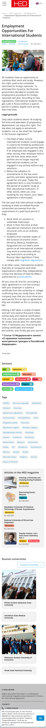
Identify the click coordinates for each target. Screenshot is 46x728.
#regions (23, 457)
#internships (23, 44)
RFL (6, 369)
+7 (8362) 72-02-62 (11, 708)
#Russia (6, 452)
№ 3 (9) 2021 (36, 44)
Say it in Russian (24, 389)
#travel (16, 452)
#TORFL (6, 403)
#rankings (29, 432)
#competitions (24, 418)
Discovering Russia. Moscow (27, 493)
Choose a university (29, 564)
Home (4, 13)
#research (17, 437)
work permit (25, 276)
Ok (40, 718)
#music (34, 457)
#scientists (29, 437)
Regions (27, 384)
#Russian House (9, 457)
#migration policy (10, 422)
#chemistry (32, 442)
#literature (36, 403)
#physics (21, 442)
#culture (6, 408)
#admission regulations (12, 413)
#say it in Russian (10, 462)
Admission (19, 369)
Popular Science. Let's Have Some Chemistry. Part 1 (28, 535)
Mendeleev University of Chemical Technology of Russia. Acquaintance (19, 508)
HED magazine (15, 13)
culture (7, 389)
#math (5, 447)
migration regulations (31, 260)
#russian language (20, 403)
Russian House (10, 384)
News (37, 379)
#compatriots (31, 413)
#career (12, 44)
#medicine (22, 447)
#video (25, 452)
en (41, 3)
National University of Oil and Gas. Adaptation (18, 521)
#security (25, 422)
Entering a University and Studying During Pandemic (30, 478)
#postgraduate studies (12, 432)
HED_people (22, 379)
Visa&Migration (30, 13)
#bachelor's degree (11, 427)
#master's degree (30, 427)
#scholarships (9, 418)
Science (7, 379)
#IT (13, 447)
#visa (36, 418)
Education (28, 374)
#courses (17, 408)
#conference (36, 447)
